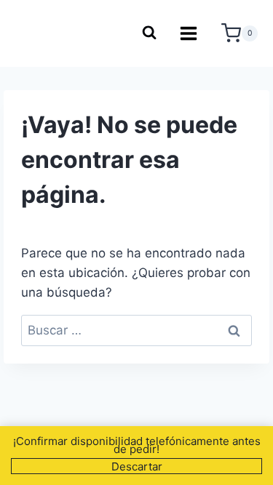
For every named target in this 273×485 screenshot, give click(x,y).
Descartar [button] (136, 466)
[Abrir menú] (189, 33)
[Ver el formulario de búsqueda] (149, 34)
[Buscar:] (136, 330)
